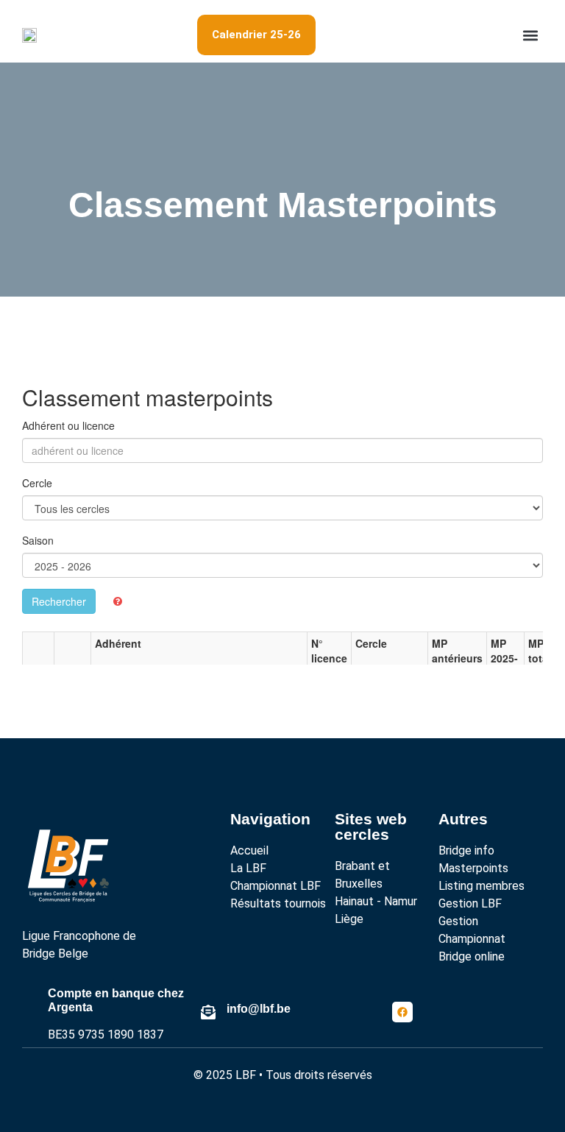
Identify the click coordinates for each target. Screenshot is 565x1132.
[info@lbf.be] (208, 1012)
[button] (531, 35)
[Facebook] (402, 1012)
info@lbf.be (259, 1008)
